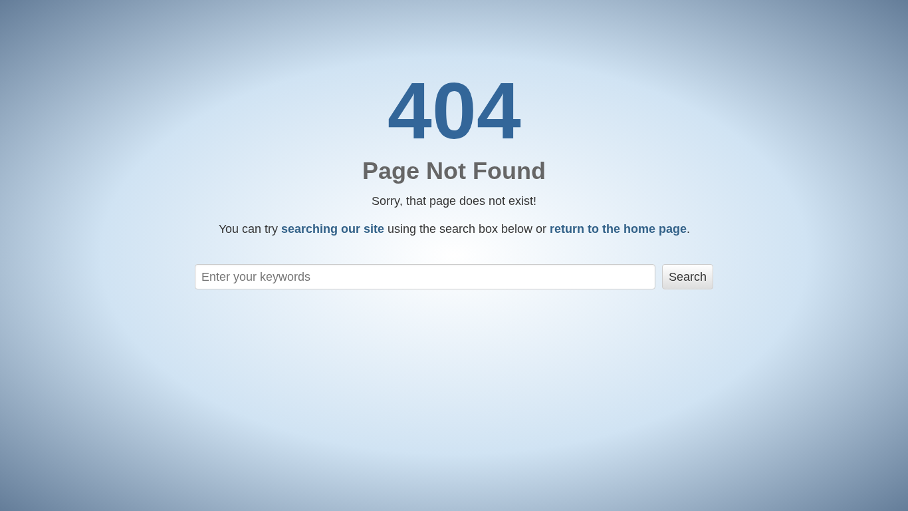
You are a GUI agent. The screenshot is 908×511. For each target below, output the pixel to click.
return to (618, 229)
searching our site (332, 229)
